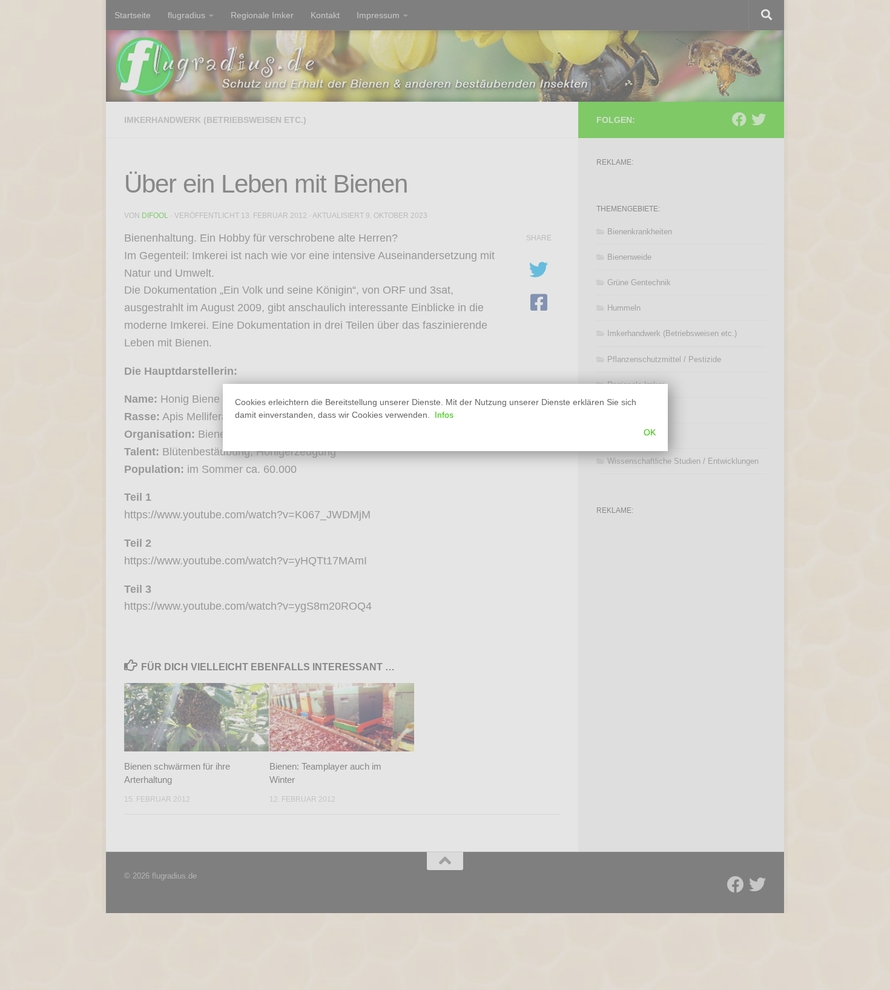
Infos (444, 415)
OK (650, 432)
